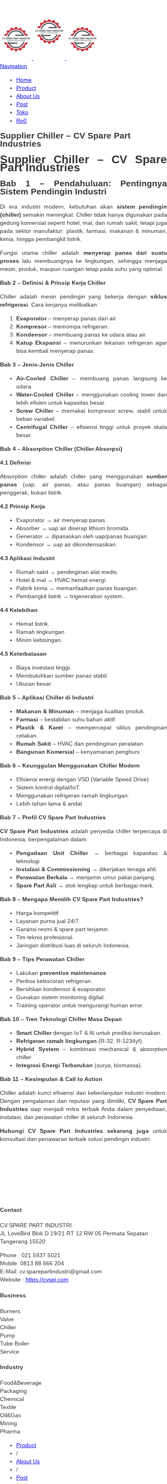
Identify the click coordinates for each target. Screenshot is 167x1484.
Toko (22, 112)
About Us (28, 96)
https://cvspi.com (47, 1279)
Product (26, 88)
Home (24, 80)
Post (22, 104)
